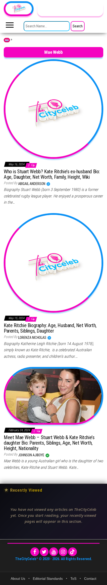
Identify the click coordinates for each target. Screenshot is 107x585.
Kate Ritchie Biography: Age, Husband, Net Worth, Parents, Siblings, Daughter (50, 328)
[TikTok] (72, 551)
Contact (90, 579)
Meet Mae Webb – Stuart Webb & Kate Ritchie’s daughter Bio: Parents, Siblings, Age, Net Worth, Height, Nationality (49, 442)
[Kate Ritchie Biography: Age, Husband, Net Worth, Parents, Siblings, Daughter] (53, 263)
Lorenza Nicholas (32, 338)
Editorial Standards (48, 579)
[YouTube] (53, 551)
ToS (73, 579)
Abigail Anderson (32, 184)
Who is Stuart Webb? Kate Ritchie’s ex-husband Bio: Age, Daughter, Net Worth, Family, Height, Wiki (52, 174)
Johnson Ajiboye (31, 455)
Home (7, 40)
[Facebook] (34, 551)
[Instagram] (63, 551)
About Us (18, 579)
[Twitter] (44, 551)
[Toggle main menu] (10, 26)
